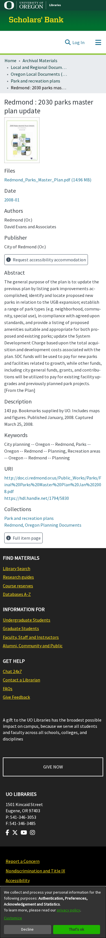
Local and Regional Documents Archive (39, 67)
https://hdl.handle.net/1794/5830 (36, 498)
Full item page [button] (26, 538)
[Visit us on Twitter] (15, 833)
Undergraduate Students (26, 620)
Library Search (16, 568)
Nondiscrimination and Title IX (35, 871)
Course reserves (18, 586)
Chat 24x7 (12, 671)
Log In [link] (78, 42)
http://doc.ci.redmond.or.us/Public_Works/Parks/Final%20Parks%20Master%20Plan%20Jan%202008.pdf (52, 484)
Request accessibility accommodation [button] (49, 259)
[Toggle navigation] (98, 42)
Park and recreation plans (35, 81)
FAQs (7, 688)
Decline (27, 929)
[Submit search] (67, 42)
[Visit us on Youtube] (24, 833)
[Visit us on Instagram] (32, 833)
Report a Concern (23, 861)
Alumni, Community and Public (32, 645)
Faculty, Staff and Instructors (31, 637)
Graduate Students (21, 628)
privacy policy (68, 910)
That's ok (76, 929)
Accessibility (18, 880)
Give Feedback (16, 697)
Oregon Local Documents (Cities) (39, 74)
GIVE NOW (53, 767)
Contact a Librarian (21, 680)
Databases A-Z (17, 594)
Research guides (18, 577)
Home (10, 60)
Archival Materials (40, 60)
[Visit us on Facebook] (7, 833)
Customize (13, 917)
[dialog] (53, 912)
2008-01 (12, 200)
